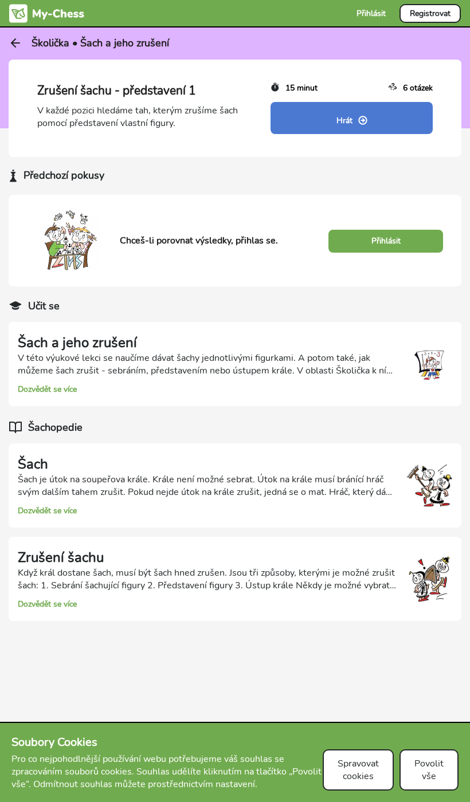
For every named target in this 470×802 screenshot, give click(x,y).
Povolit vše (429, 770)
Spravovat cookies (358, 770)
